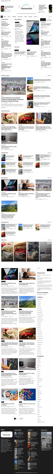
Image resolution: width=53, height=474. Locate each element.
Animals (38, 360)
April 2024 (39, 351)
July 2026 (38, 301)
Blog (9, 16)
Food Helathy (39, 386)
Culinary (3, 62)
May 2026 (39, 304)
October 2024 (39, 340)
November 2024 (40, 338)
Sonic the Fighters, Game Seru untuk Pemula (27, 404)
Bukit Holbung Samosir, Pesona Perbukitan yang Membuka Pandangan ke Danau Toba (6, 55)
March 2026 (39, 308)
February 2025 (39, 333)
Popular (38, 410)
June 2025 (39, 325)
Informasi (39, 397)
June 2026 (39, 303)
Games (38, 388)
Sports (25, 16)
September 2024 (40, 342)
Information (39, 399)
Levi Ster (3, 48)
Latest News (43, 20)
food (38, 384)
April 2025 (39, 329)
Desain (38, 376)
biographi (39, 365)
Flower (38, 382)
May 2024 (39, 349)
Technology (20, 16)
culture (38, 375)
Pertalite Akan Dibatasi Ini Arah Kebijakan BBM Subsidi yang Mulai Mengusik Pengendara (42, 104)
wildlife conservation (41, 422)
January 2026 (39, 312)
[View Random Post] (49, 17)
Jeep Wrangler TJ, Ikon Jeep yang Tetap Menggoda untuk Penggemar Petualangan (42, 96)
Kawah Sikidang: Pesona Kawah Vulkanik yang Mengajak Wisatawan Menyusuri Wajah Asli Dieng (6, 44)
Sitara (21, 406)
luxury (38, 403)
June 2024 (39, 348)
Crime (38, 371)
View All (49, 75)
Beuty (38, 363)
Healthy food (39, 393)
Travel (2, 39)
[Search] (51, 17)
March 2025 (39, 331)
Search (38, 268)
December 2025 (40, 314)
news (37, 125)
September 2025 (40, 319)
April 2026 (39, 306)
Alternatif (39, 358)
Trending (14, 16)
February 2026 (39, 310)
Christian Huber (8, 9)
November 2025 (40, 316)
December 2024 (40, 336)
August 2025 (39, 321)
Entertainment (39, 378)
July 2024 (38, 346)
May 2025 (39, 327)
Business (30, 16)
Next (22, 418)
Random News (49, 20)
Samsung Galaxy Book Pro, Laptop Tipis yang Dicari (9, 147)
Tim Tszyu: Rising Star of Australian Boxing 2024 (9, 7)
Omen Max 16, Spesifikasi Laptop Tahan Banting (5, 24)
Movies (38, 405)
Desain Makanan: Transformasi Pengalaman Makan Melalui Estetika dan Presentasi (43, 7)
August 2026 (39, 299)
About (5, 16)
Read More (3, 107)
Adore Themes (34, 472)
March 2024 (39, 353)
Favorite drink (39, 380)
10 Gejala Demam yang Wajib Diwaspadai (7, 404)
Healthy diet (39, 391)
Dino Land (3, 36)
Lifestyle (38, 401)
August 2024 (39, 344)
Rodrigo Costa (42, 11)
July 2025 (38, 323)
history (38, 395)
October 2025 (39, 318)
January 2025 (39, 334)
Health (2, 30)
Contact (35, 16)
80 (20, 418)
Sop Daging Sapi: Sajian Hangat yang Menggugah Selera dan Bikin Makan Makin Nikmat (6, 66)
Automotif (20, 125)
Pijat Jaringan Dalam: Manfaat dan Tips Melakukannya (6, 33)
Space (38, 412)
